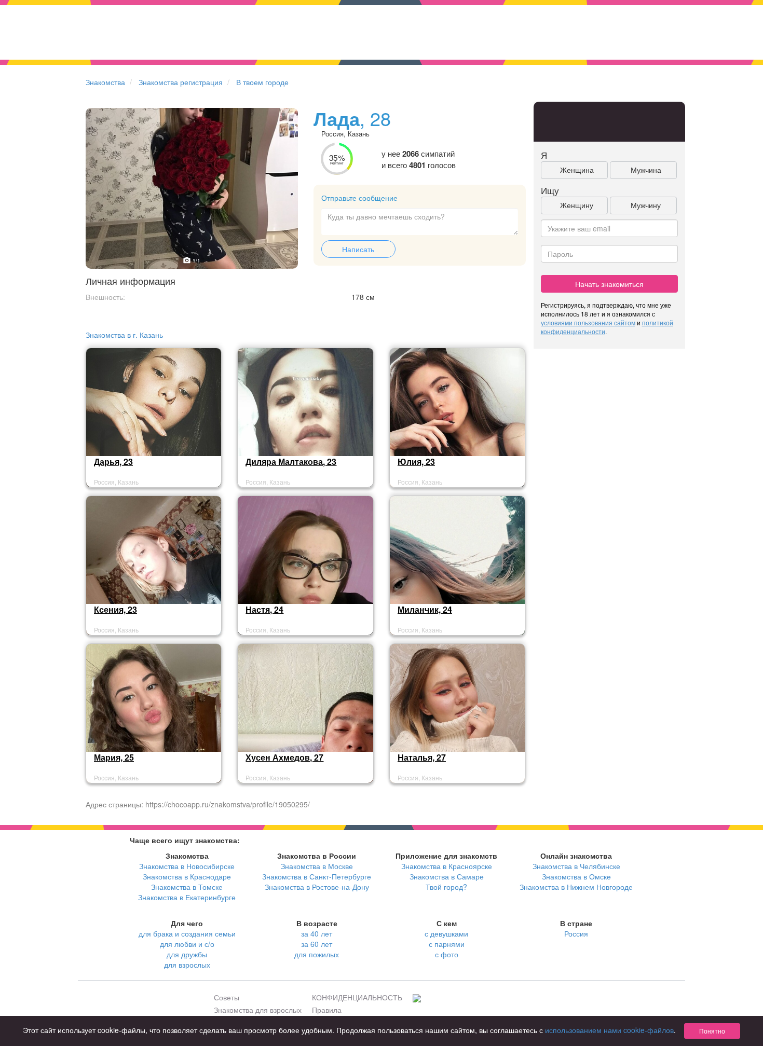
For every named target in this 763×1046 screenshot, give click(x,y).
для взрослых (187, 964)
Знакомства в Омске (576, 876)
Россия (576, 933)
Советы (226, 997)
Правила (327, 1009)
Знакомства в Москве (317, 866)
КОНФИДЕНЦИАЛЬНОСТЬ (357, 997)
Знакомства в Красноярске (446, 866)
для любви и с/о (187, 944)
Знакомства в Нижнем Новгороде (576, 887)
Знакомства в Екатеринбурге (187, 897)
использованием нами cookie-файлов (609, 1030)
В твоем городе (262, 82)
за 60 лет (316, 944)
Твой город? (446, 887)
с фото (446, 954)
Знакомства (105, 82)
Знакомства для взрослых (258, 1009)
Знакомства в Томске (187, 887)
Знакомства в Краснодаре (187, 876)
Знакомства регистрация (181, 82)
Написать (358, 249)
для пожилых (316, 954)
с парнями (447, 944)
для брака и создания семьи (187, 933)
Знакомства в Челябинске (576, 866)
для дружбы (187, 954)
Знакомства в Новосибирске (187, 866)
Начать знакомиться (609, 284)
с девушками (446, 933)
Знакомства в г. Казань (124, 334)
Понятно (712, 1030)
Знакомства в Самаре (447, 876)
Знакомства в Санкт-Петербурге (316, 876)
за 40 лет (316, 933)
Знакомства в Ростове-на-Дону (317, 887)
